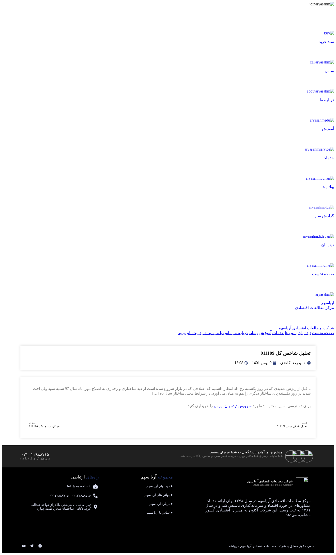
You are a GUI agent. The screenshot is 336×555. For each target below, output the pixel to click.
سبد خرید (206, 333)
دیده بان (304, 333)
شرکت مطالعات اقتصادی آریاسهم (306, 328)
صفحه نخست (323, 333)
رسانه (253, 333)
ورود (330, 13)
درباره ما (240, 333)
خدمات (278, 333)
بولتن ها (291, 333)
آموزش (265, 333)
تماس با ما (223, 333)
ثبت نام (316, 13)
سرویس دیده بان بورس (233, 406)
